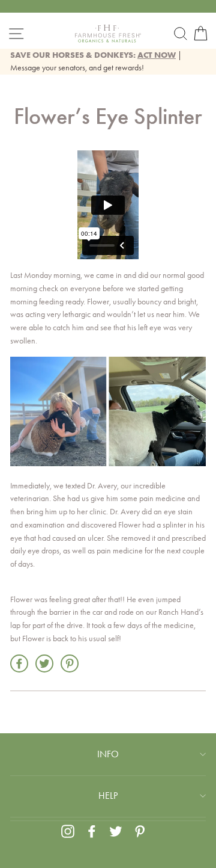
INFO (108, 754)
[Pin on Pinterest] (70, 663)
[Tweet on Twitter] (44, 663)
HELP (108, 795)
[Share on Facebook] (19, 663)
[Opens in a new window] (67, 831)
